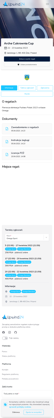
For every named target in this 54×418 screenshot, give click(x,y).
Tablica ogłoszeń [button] (27, 88)
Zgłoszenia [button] (45, 88)
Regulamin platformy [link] (10, 374)
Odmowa (16, 412)
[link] (14, 4)
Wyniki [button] (27, 94)
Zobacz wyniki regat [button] (27, 59)
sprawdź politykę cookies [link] (20, 407)
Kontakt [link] (5, 370)
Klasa (8, 236)
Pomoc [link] (4, 351)
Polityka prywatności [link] (10, 379)
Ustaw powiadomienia (28, 65)
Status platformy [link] (8, 356)
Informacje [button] (9, 88)
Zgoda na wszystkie (34, 412)
